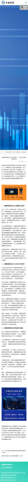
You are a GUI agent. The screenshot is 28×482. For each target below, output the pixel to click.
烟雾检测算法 (15, 249)
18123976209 (8, 467)
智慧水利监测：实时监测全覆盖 (10, 456)
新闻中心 (18, 152)
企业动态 (24, 152)
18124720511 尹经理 (9, 480)
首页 (14, 152)
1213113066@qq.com (9, 477)
